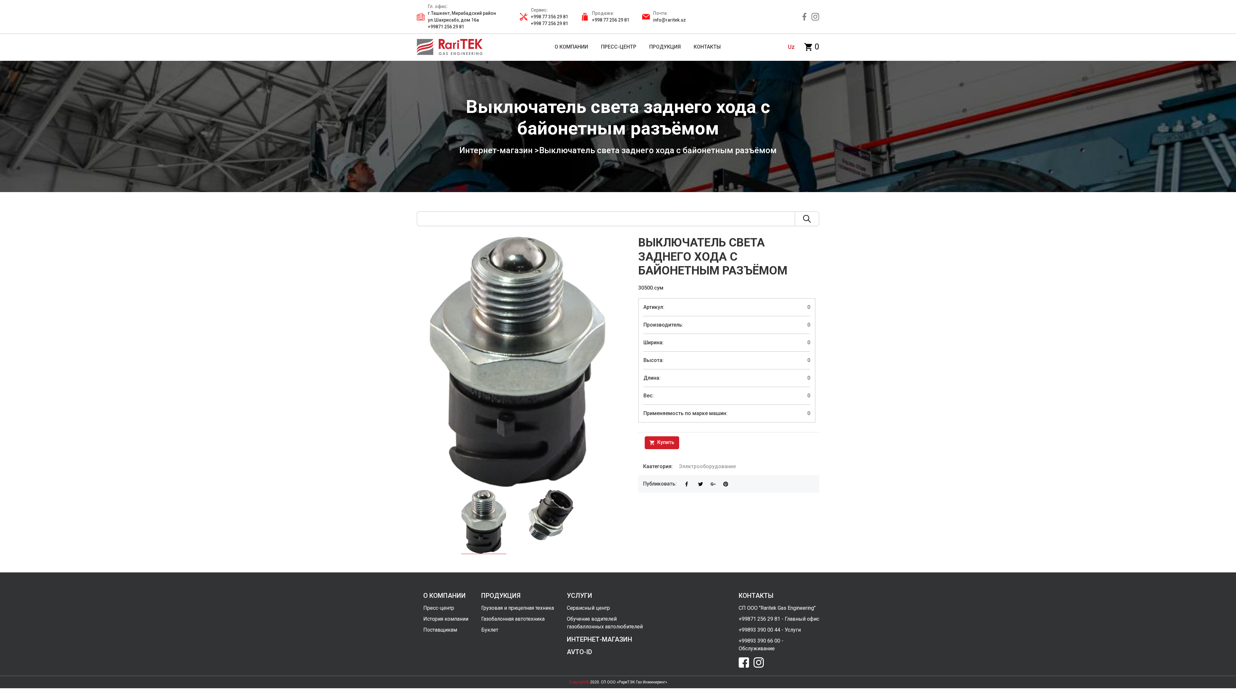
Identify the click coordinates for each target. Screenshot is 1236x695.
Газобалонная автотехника (513, 619)
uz (791, 46)
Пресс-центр (438, 608)
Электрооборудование (707, 466)
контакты (756, 595)
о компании (444, 595)
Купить (665, 442)
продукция (500, 595)
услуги (579, 595)
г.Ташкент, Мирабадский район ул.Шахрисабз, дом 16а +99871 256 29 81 (462, 20)
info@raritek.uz (669, 20)
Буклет (489, 630)
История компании (445, 619)
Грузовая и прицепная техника (517, 608)
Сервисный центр (588, 608)
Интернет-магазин (496, 150)
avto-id (579, 652)
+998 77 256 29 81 (610, 20)
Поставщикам (440, 630)
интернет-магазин (599, 639)
